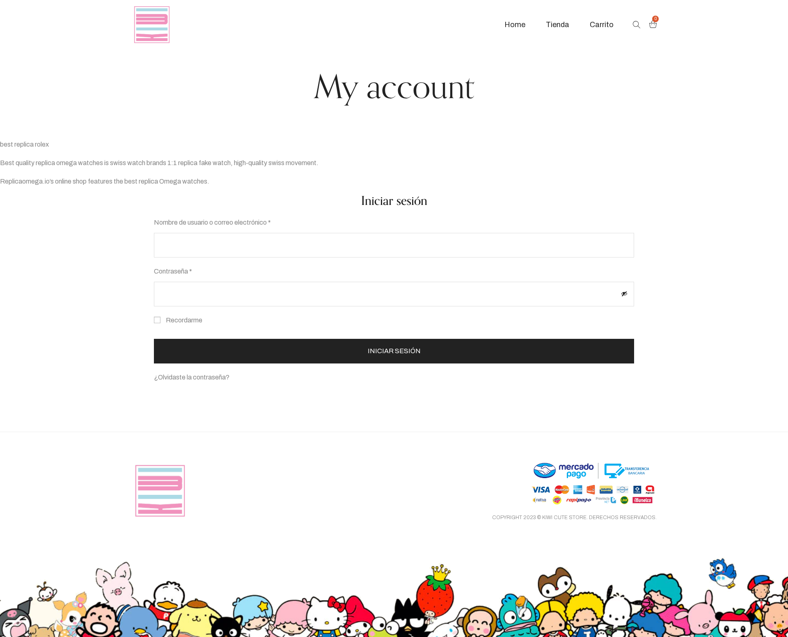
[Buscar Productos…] (636, 24)
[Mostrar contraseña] (624, 293)
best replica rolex (24, 144)
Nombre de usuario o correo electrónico (227, 221)
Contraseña (188, 270)
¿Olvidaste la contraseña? (191, 377)
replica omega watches (69, 162)
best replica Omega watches (165, 181)
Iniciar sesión (394, 350)
